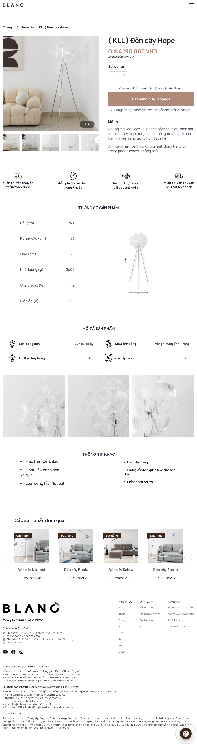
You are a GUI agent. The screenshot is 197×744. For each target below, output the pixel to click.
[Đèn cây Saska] (165, 546)
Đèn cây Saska (165, 569)
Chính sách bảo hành (179, 626)
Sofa (121, 607)
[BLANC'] (13, 5)
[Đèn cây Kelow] (121, 546)
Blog (142, 626)
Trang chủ (10, 27)
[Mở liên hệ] (186, 733)
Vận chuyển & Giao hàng (181, 614)
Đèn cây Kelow (121, 569)
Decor (122, 651)
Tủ (120, 639)
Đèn (121, 645)
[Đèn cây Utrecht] (31, 546)
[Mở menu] (191, 5)
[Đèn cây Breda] (76, 546)
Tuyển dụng (146, 620)
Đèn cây (28, 27)
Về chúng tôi (146, 607)
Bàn (121, 626)
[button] (98, 140)
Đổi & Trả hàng (176, 620)
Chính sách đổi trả (140, 482)
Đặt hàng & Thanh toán (180, 607)
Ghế (121, 633)
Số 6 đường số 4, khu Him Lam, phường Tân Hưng (47, 639)
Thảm (122, 614)
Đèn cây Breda (76, 569)
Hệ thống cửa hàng (150, 614)
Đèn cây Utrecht (32, 569)
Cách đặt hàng (137, 462)
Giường (123, 620)
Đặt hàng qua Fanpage (151, 99)
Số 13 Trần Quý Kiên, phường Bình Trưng (41, 633)
